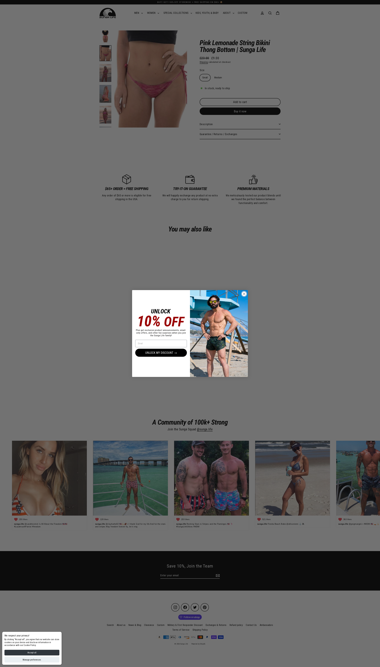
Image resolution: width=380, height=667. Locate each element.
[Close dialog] (244, 293)
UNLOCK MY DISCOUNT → (161, 353)
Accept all (32, 652)
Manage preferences (32, 660)
